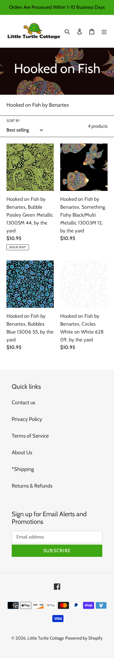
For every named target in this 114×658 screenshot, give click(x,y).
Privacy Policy (27, 419)
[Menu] (104, 31)
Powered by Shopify (84, 638)
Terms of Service (30, 436)
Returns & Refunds (32, 486)
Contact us (23, 402)
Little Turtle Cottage (45, 638)
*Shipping (23, 469)
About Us (22, 452)
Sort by (13, 120)
